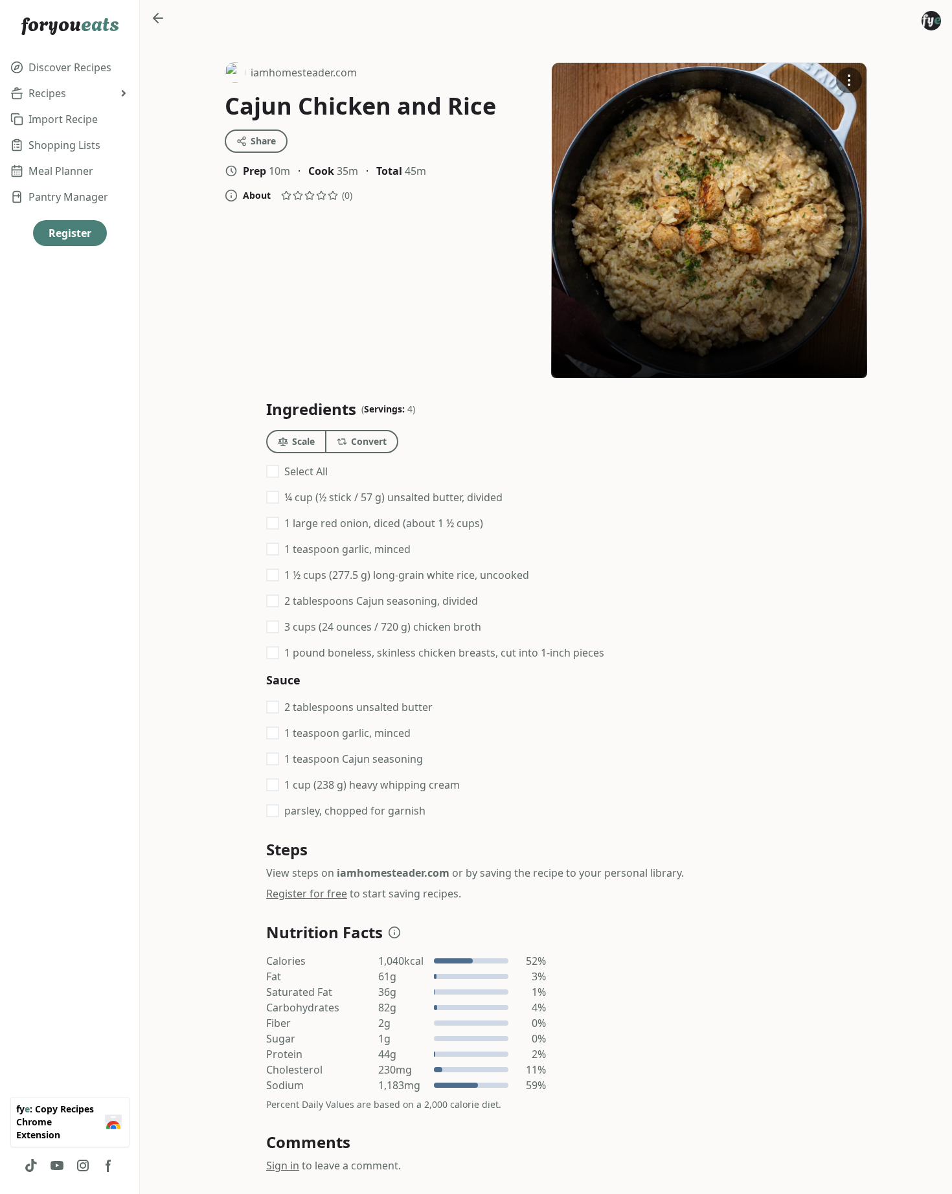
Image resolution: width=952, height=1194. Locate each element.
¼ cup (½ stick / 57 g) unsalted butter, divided (393, 497)
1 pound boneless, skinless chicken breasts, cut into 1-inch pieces (444, 653)
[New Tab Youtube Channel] (57, 1165)
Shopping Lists (64, 145)
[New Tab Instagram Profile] (83, 1165)
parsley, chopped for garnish (354, 811)
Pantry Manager (68, 197)
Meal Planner (60, 171)
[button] (394, 932)
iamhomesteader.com (291, 74)
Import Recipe (63, 119)
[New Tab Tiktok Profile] (31, 1165)
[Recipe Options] (849, 80)
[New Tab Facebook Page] (109, 1165)
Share (263, 141)
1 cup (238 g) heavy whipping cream (372, 785)
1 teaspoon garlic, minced (347, 549)
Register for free (306, 893)
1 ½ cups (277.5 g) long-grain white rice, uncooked (406, 575)
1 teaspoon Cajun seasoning (353, 759)
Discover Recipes (69, 67)
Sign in (282, 1165)
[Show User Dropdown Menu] (931, 20)
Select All (306, 471)
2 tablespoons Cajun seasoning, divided (381, 601)
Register (70, 233)
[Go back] (158, 18)
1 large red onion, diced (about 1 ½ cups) (383, 523)
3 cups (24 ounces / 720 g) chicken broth (382, 627)
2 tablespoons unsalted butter (358, 707)
